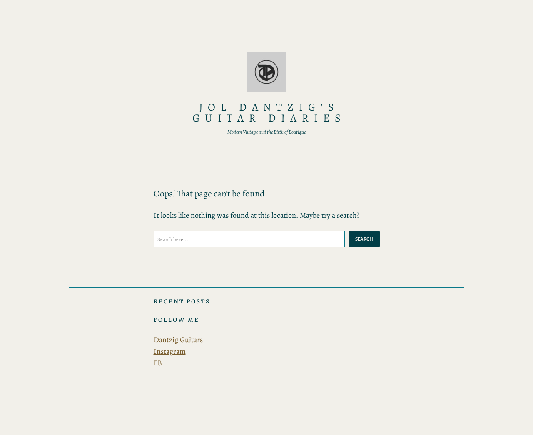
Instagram (170, 351)
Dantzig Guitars (178, 340)
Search (364, 238)
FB (158, 363)
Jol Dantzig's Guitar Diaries (269, 112)
